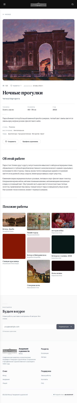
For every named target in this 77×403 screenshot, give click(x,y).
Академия (6, 379)
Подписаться (63, 327)
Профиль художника (30, 141)
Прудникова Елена (33, 235)
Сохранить (12, 141)
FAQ (42, 383)
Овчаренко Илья (8, 231)
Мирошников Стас (33, 287)
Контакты (44, 379)
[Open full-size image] (38, 49)
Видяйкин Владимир (33, 257)
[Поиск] (72, 4)
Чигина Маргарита (11, 98)
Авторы (43, 357)
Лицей (5, 383)
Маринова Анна (57, 233)
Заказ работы (46, 375)
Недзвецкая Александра (11, 263)
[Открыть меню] (4, 4)
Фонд (4, 375)
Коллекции (45, 353)
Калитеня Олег (56, 258)
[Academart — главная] (38, 4)
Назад (8, 14)
